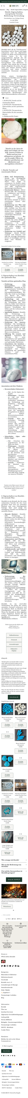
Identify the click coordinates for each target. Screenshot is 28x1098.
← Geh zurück (5, 915)
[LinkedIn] (18, 966)
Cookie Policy (5, 1030)
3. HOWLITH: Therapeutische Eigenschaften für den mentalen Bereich (13, 112)
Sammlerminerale (7, 987)
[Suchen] (4, 5)
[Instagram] (7, 966)
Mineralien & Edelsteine (9, 974)
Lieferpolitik (5, 1017)
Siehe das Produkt (21, 812)
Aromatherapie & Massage (9, 985)
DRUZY (7, 1093)
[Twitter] (2, 966)
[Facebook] (5, 966)
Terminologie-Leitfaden (8, 995)
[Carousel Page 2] (14, 910)
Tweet (9, 918)
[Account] (22, 5)
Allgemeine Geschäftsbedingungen (12, 1014)
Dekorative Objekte (14, 650)
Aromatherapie (14, 644)
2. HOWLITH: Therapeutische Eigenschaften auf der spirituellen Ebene (13, 106)
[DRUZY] (14, 6)
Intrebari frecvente (7, 1012)
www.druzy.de (14, 697)
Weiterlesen (7, 906)
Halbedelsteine (14, 635)
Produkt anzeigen (7, 725)
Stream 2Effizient (6, 1019)
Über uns (4, 1009)
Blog (2, 998)
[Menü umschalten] (1, 5)
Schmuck (14, 640)
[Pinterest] (15, 966)
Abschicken (6, 1051)
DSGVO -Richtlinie (7, 1027)
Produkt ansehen (7, 270)
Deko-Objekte (5, 990)
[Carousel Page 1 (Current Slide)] (13, 910)
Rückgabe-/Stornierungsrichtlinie (11, 1022)
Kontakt (3, 1007)
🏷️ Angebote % (5, 992)
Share (14, 918)
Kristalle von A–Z (6, 982)
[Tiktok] (13, 966)
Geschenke (4, 980)
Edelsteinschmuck (6, 977)
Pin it (20, 918)
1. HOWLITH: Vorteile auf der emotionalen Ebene (12, 101)
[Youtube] (10, 966)
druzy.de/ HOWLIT (14, 879)
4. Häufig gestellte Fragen (10, 116)
